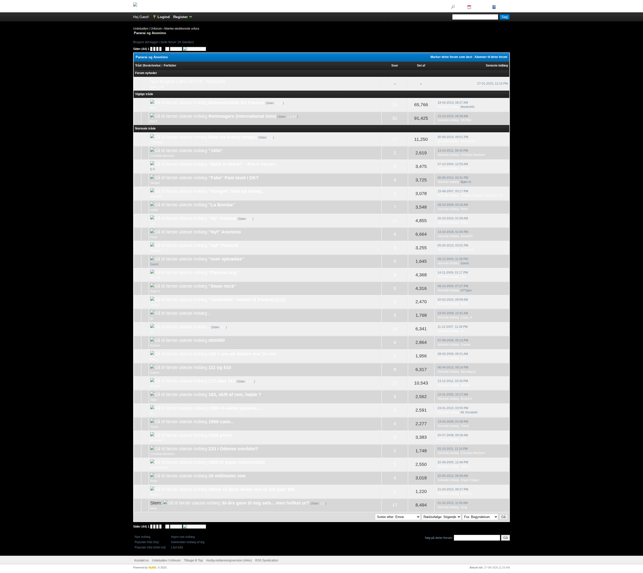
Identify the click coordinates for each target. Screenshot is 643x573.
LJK (152, 223)
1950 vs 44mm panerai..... (235, 408)
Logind (163, 17)
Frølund (155, 250)
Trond (154, 427)
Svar (394, 65)
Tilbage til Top (193, 560)
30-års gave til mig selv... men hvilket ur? (265, 502)
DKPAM (466, 120)
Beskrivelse (151, 65)
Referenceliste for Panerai (236, 102)
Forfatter (170, 65)
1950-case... (221, 421)
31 (394, 118)
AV (152, 413)
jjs (151, 318)
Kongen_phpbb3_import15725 (482, 195)
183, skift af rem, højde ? (234, 394)
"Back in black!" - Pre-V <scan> (242, 164)
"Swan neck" (222, 286)
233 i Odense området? (233, 448)
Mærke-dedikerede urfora (181, 28)
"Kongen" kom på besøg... (236, 191)
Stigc (153, 400)
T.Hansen (156, 142)
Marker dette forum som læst (451, 57)
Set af (421, 65)
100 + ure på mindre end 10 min (242, 353)
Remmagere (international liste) (242, 116)
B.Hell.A (466, 399)
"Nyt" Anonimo (224, 231)
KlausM (155, 386)
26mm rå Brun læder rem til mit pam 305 (251, 489)
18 (394, 328)
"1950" (215, 150)
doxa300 (467, 236)
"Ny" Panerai (222, 218)
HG (463, 439)
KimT (153, 108)
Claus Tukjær (470, 480)
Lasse (154, 305)
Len (463, 277)
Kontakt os (141, 560)
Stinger (155, 183)
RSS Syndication (266, 560)
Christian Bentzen (162, 156)
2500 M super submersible (236, 462)
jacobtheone (158, 467)
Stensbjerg (468, 371)
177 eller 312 (221, 381)
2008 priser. (220, 435)
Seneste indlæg (497, 65)
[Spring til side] (194, 49)
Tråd (138, 65)
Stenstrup (467, 249)
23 (394, 104)
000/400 (216, 340)
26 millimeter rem (227, 475)
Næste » (176, 49)
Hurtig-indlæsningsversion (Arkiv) (229, 560)
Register (180, 17)
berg (153, 508)
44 (167, 49)
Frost (153, 237)
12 (394, 220)
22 (394, 383)
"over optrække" (226, 259)
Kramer (155, 345)
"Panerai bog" (223, 272)
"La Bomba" (221, 204)
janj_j (154, 359)
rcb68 (154, 210)
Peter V (155, 291)
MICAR (155, 278)
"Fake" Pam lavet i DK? (233, 177)
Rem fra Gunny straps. (232, 137)
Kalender (480, 7)
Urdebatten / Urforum (147, 28)
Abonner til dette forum (490, 57)
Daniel (465, 168)
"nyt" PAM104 (223, 245)
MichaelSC (468, 141)
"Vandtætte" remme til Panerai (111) (246, 299)
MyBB (152, 567)
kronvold (156, 196)
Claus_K (466, 317)
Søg (459, 7)
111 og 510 (219, 367)
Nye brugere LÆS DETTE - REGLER (187, 81)
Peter (464, 209)
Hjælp (502, 7)
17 (394, 139)
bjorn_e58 (157, 87)
